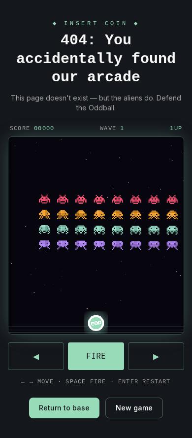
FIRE (96, 356)
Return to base (64, 408)
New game (134, 408)
